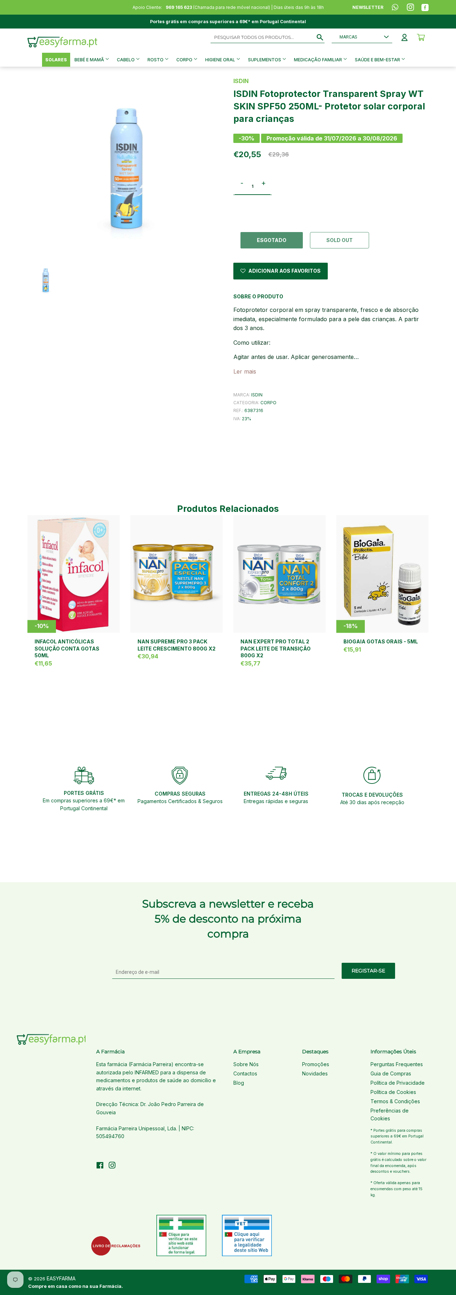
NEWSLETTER (367, 7)
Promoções (315, 1064)
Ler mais (244, 371)
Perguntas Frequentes (396, 1064)
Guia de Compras (390, 1073)
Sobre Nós (246, 1064)
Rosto (156, 59)
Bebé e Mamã (89, 59)
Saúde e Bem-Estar (378, 59)
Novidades (315, 1073)
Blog (238, 1083)
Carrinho (421, 37)
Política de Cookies (393, 1092)
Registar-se (368, 970)
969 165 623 (179, 7)
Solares (56, 59)
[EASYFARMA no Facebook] (100, 1166)
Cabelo (126, 59)
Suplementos (265, 59)
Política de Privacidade (397, 1083)
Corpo (184, 59)
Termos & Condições (395, 1101)
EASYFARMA (61, 1278)
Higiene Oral (220, 59)
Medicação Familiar (318, 59)
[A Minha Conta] (404, 37)
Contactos (245, 1073)
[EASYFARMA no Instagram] (112, 1166)
